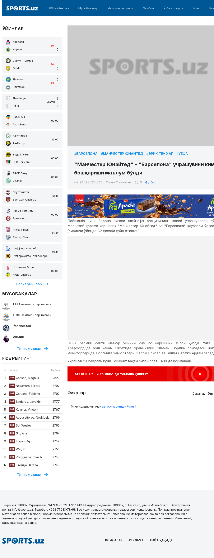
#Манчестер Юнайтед (122, 153)
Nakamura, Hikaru (25, 386)
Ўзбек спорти (173, 8)
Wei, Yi (17, 449)
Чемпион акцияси (120, 8)
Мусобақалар (88, 8)
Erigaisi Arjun (21, 441)
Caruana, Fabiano (25, 393)
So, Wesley (21, 425)
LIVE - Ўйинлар (58, 8)
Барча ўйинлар (29, 284)
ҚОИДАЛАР (113, 540)
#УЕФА (182, 153)
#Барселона (86, 153)
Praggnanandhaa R (26, 457)
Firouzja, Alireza (24, 465)
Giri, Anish (19, 433)
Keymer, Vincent (24, 409)
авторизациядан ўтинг (118, 406)
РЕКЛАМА (136, 540)
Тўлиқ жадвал (29, 348)
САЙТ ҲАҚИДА (161, 540)
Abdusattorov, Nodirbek (29, 417)
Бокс (196, 8)
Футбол (148, 8)
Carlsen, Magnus (24, 378)
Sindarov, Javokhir (26, 401)
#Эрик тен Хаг (159, 153)
